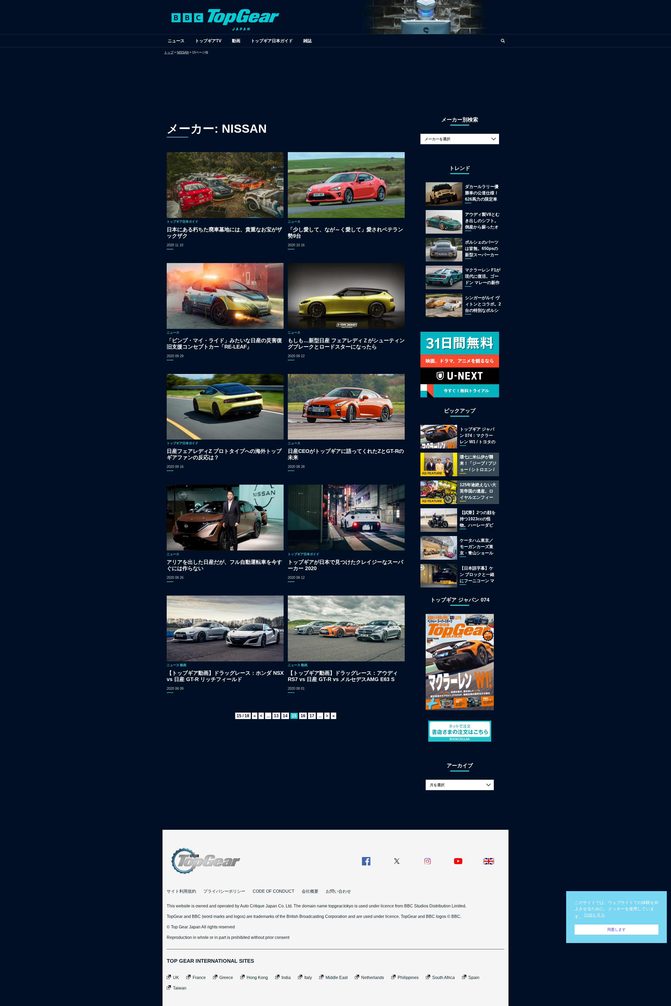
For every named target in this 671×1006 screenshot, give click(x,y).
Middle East (337, 977)
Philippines (408, 977)
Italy (308, 977)
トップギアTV (208, 41)
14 (285, 716)
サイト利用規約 (181, 891)
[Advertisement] (335, 80)
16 (303, 716)
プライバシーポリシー (224, 891)
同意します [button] (616, 929)
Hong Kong (257, 977)
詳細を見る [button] (594, 915)
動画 (236, 41)
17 (312, 716)
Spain (473, 977)
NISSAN (183, 52)
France (199, 977)
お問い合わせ (338, 891)
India (286, 977)
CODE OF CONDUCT (273, 891)
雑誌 (307, 41)
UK (176, 977)
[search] (502, 40)
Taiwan (179, 988)
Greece (226, 977)
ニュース (176, 41)
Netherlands (372, 977)
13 (276, 716)
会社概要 (310, 891)
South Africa (443, 977)
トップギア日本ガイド (272, 41)
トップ (169, 52)
